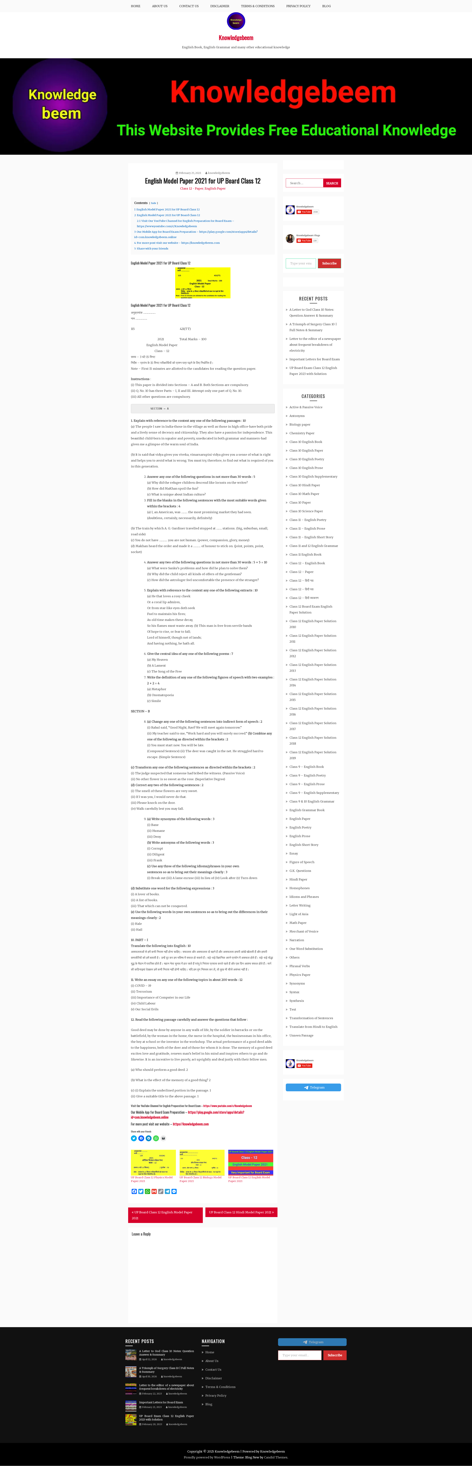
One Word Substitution (306, 949)
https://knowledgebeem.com (191, 1124)
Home (135, 6)
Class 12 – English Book (307, 563)
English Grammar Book (307, 810)
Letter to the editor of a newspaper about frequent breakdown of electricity (315, 344)
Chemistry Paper (302, 433)
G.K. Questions (300, 871)
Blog (326, 6)
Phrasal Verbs (299, 966)
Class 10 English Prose (306, 468)
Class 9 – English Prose (307, 784)
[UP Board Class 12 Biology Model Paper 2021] (202, 1162)
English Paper (215, 188)
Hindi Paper (298, 879)
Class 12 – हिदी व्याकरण (304, 598)
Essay (293, 853)
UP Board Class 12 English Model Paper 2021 (162, 1215)
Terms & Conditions (258, 6)
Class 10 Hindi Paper (304, 485)
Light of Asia (298, 914)
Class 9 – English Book (306, 767)
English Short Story (303, 845)
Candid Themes (275, 1457)
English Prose (299, 836)
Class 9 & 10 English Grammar (311, 801)
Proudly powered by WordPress (207, 1457)
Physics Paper (299, 975)
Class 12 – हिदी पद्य (301, 589)
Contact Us (189, 6)
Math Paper (298, 923)
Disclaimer (219, 6)
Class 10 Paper (300, 502)
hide (153, 203)
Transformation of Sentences (311, 1018)
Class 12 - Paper (192, 188)
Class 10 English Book (305, 442)
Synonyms (297, 983)
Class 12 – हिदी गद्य (301, 580)
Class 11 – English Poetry (307, 520)
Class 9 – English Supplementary (314, 793)
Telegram (317, 1087)
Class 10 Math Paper (304, 494)
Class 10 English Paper (306, 450)
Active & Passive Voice (305, 407)
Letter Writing (299, 905)
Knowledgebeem (236, 37)
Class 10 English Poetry (306, 459)
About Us (159, 6)
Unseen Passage (301, 1035)
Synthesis (296, 1001)
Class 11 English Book (305, 554)
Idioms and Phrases (304, 897)
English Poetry (300, 827)
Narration (296, 940)
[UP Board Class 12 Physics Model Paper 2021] (153, 1162)
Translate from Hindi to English (313, 1027)
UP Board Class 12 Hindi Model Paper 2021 (240, 1212)
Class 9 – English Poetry (307, 775)
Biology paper (299, 424)
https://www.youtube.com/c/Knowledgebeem (227, 1106)
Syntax (294, 992)
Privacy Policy (298, 6)
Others (294, 957)
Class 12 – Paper (301, 572)
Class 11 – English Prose (307, 528)
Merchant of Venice (303, 931)
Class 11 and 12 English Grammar (313, 546)
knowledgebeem (219, 173)
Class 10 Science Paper (306, 511)
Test (292, 1009)
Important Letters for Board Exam (314, 359)
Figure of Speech (301, 862)
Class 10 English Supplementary (313, 476)
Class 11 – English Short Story (311, 537)
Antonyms (297, 416)
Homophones (299, 888)
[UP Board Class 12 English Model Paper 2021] (250, 1162)
